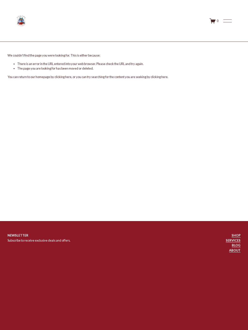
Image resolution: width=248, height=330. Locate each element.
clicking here (62, 77)
